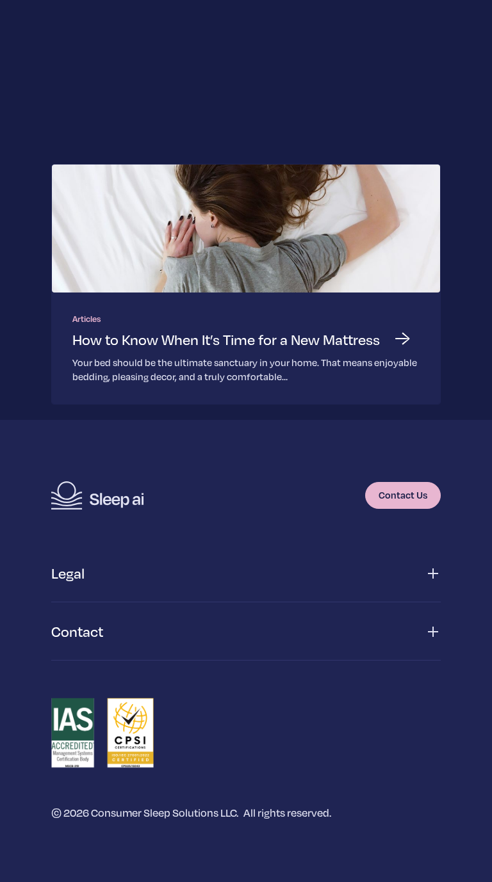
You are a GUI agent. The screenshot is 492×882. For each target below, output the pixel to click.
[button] (246, 573)
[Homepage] (97, 495)
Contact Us (403, 495)
